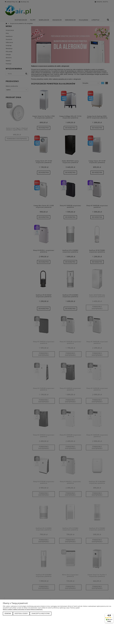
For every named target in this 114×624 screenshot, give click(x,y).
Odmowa (7, 613)
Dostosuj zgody (21, 613)
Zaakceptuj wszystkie (40, 613)
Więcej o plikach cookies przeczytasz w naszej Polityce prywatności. (23, 609)
